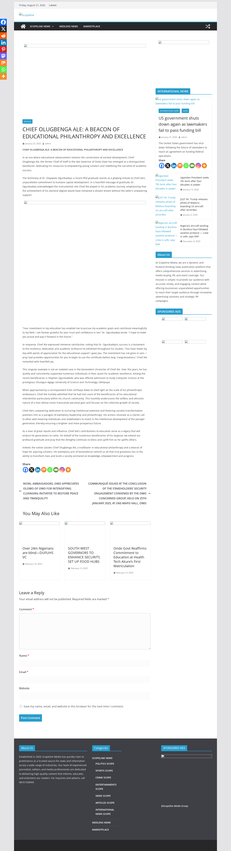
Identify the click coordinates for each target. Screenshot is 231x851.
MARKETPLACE (91, 26)
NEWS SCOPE (103, 795)
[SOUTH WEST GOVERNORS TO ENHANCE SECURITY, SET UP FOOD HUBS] (85, 524)
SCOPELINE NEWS (40, 26)
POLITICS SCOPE (105, 763)
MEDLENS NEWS (68, 26)
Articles (27, 121)
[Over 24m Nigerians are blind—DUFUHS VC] (39, 524)
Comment (26, 609)
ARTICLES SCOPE (105, 802)
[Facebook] (25, 469)
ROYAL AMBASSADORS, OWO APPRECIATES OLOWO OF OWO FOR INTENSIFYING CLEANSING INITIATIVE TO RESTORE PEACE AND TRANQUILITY (51, 491)
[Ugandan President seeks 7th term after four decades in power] (167, 184)
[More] (68, 469)
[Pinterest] (3, 49)
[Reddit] (3, 35)
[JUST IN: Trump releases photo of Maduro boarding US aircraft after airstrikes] (167, 207)
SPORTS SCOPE (104, 770)
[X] (31, 469)
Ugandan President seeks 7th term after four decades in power (194, 181)
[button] (52, 26)
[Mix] (44, 469)
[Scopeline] (23, 26)
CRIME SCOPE (103, 777)
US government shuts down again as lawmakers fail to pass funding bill (183, 124)
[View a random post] (208, 26)
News (185, 111)
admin (48, 143)
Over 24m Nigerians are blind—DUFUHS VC (38, 552)
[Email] (56, 469)
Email (23, 672)
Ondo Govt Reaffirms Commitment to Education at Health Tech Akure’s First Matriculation (130, 557)
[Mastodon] (3, 56)
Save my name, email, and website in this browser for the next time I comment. (74, 706)
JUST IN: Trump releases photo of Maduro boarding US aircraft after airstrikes (194, 204)
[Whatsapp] (50, 469)
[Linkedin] (37, 469)
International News (169, 111)
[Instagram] (62, 469)
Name (24, 655)
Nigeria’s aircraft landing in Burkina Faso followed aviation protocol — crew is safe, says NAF (194, 231)
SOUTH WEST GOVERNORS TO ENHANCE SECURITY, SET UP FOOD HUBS (84, 555)
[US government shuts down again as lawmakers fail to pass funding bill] (184, 101)
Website (24, 688)
